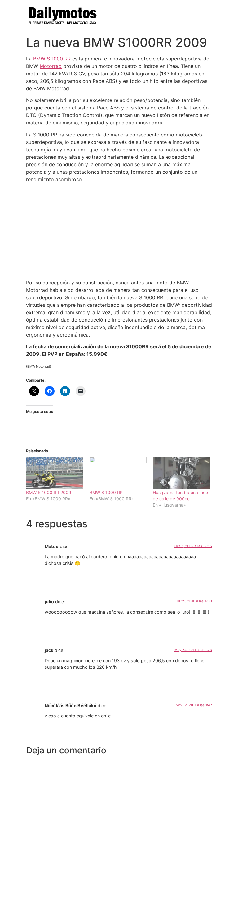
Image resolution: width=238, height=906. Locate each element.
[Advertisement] (119, 230)
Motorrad (51, 66)
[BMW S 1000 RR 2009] (54, 473)
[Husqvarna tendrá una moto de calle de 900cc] (181, 473)
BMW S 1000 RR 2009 (48, 492)
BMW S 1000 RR (52, 59)
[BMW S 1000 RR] (118, 473)
